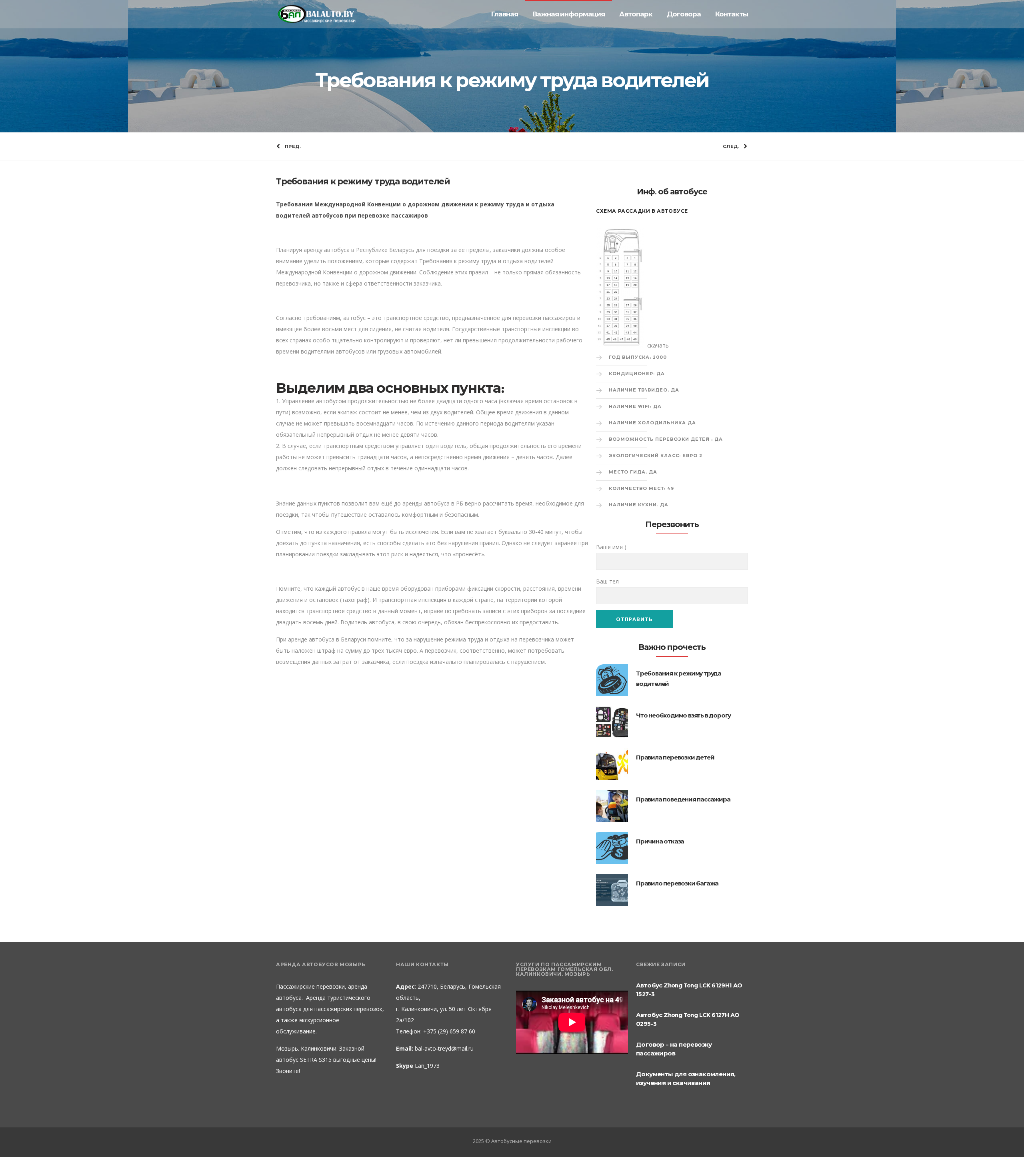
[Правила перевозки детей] (612, 764)
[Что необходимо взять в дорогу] (612, 722)
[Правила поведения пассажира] (612, 806)
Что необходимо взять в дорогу (683, 715)
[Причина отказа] (612, 848)
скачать (658, 345)
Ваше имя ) (611, 547)
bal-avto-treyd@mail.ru (444, 1048)
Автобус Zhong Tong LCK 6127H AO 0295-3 (687, 1019)
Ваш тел (607, 581)
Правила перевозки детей (675, 757)
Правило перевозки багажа (677, 883)
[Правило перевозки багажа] (612, 890)
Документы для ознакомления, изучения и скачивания (686, 1078)
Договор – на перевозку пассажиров (674, 1049)
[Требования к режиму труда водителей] (612, 680)
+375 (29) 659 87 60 (448, 1031)
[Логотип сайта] (316, 14)
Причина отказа (660, 841)
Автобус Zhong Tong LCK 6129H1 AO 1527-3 (689, 989)
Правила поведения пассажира (683, 799)
